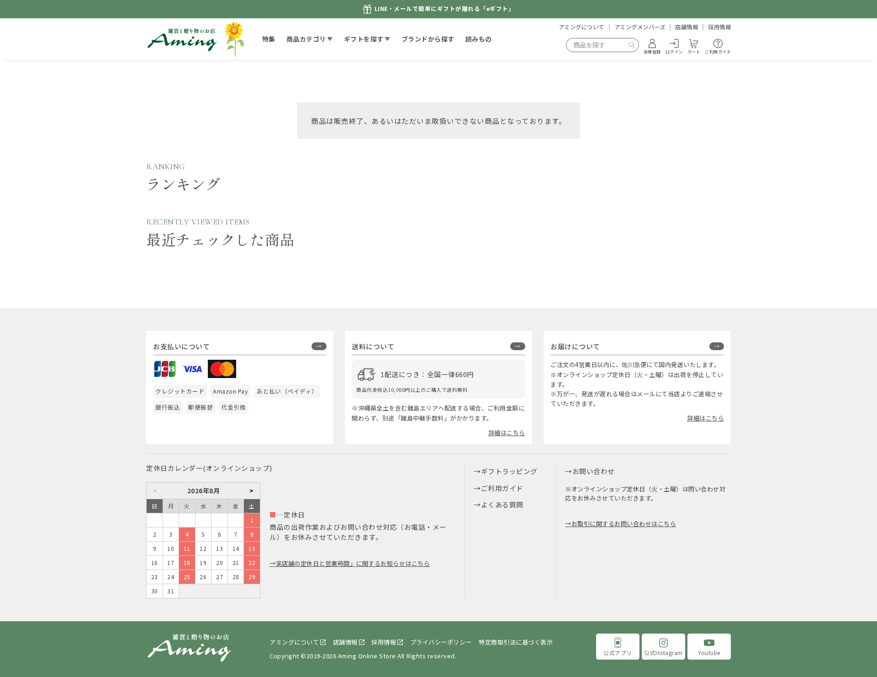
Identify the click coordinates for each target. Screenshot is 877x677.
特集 (268, 38)
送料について (373, 346)
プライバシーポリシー (441, 642)
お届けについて (575, 346)
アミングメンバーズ (640, 27)
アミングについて (581, 27)
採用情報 (719, 27)
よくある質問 (502, 504)
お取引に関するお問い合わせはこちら (623, 523)
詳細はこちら (506, 432)
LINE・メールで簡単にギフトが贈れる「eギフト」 (445, 9)
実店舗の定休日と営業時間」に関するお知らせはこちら (353, 563)
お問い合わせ (593, 471)
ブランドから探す (428, 38)
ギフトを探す (364, 38)
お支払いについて (181, 346)
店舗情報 (686, 27)
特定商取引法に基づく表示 (516, 642)
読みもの (478, 38)
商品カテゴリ (306, 38)
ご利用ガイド (502, 488)
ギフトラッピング (509, 471)
